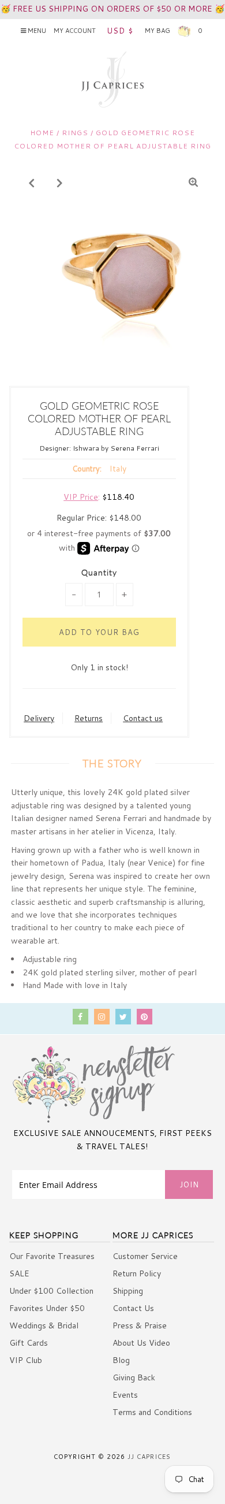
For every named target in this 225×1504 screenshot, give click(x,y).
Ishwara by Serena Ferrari (116, 448)
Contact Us (133, 1308)
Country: (87, 468)
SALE (19, 1273)
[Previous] (31, 182)
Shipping (127, 1291)
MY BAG (173, 30)
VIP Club (25, 1360)
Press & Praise (139, 1325)
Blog (121, 1360)
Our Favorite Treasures (52, 1256)
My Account (75, 30)
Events (125, 1395)
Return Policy (136, 1273)
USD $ (120, 30)
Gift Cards (28, 1343)
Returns (88, 718)
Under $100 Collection (51, 1291)
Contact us (143, 718)
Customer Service (145, 1256)
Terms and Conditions (152, 1412)
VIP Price (80, 497)
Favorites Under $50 (47, 1308)
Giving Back (133, 1377)
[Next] (60, 182)
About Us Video (141, 1343)
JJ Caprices (149, 1456)
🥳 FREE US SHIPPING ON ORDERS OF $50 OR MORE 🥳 (112, 8)
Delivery (39, 718)
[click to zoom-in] (193, 182)
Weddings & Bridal (43, 1325)
